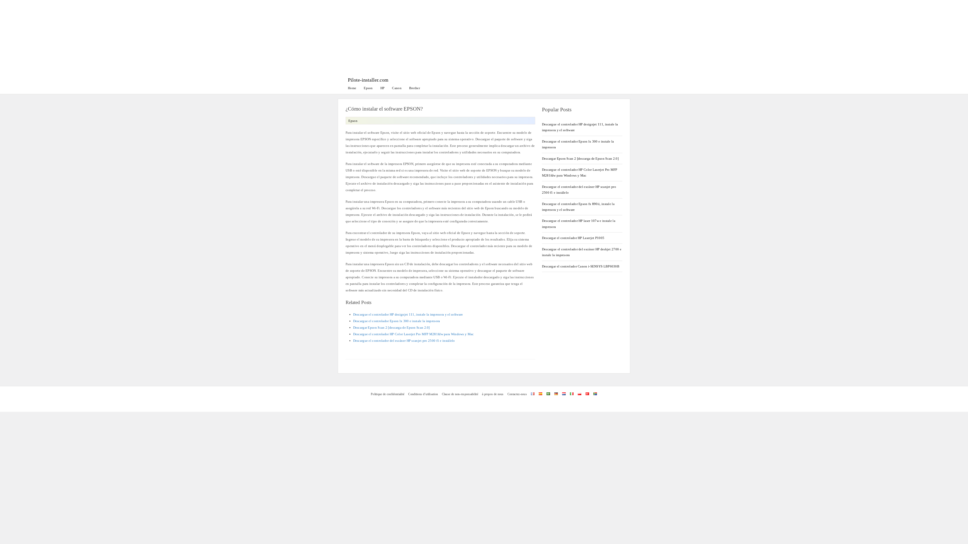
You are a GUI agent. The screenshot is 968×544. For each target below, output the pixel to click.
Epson (368, 88)
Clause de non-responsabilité (460, 394)
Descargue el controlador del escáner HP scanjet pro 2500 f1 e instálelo (404, 341)
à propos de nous (493, 394)
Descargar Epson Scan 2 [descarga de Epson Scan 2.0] (391, 327)
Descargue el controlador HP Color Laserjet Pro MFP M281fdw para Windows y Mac (413, 334)
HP (382, 88)
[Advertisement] (484, 38)
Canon (397, 88)
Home (352, 88)
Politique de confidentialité (387, 394)
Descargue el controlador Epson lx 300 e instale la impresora (396, 321)
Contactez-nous (517, 394)
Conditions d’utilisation (423, 394)
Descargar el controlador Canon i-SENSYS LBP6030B (580, 266)
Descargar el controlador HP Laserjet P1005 (573, 238)
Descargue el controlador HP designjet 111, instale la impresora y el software (408, 314)
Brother (414, 88)
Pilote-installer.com (368, 80)
